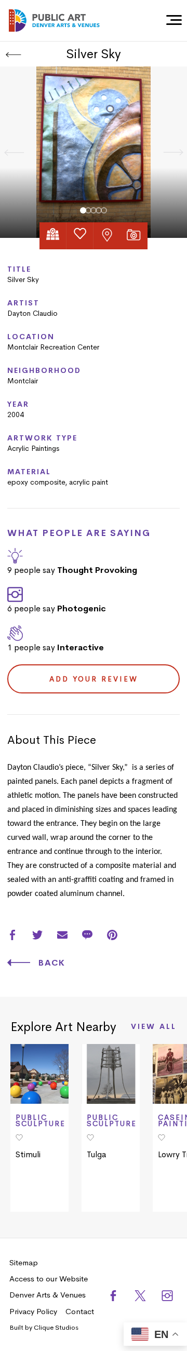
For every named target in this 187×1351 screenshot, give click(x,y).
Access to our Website (48, 1278)
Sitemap (23, 1262)
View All (154, 1027)
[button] (83, 210)
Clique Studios (56, 1327)
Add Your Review (93, 679)
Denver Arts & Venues (47, 1295)
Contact (79, 1311)
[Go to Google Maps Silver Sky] (52, 235)
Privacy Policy (33, 1311)
